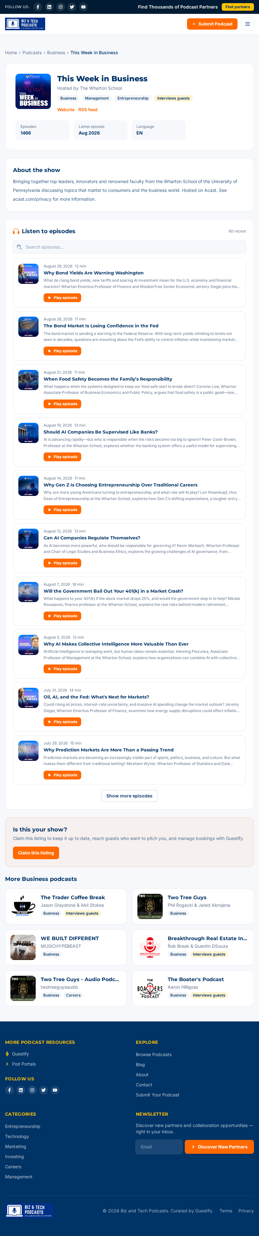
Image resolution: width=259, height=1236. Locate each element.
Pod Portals (24, 1063)
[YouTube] (83, 7)
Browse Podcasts (154, 1054)
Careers (13, 1166)
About (142, 1074)
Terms (226, 1210)
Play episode (65, 297)
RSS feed (88, 109)
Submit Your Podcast (157, 1094)
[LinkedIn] (49, 7)
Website (66, 109)
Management (97, 98)
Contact (144, 1084)
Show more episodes (129, 795)
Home (11, 52)
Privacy (246, 1210)
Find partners (238, 6)
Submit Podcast (215, 23)
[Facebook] (37, 7)
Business (56, 52)
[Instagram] (60, 7)
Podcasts (32, 52)
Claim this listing (36, 852)
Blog (140, 1064)
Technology (17, 1136)
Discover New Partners (223, 1146)
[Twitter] (72, 7)
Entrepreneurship (132, 98)
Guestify (20, 1053)
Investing (14, 1156)
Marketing (15, 1146)
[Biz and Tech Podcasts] (25, 24)
